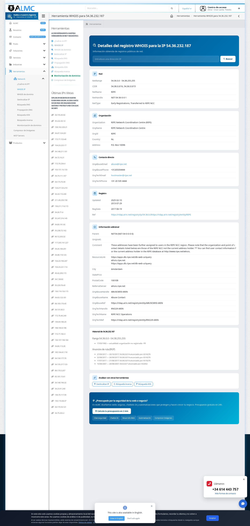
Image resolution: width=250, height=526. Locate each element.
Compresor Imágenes (163, 418)
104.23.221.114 (60, 267)
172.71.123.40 (60, 139)
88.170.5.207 (59, 370)
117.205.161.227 (61, 242)
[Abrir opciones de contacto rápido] (243, 503)
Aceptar (212, 518)
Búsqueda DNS (60, 58)
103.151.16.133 (60, 169)
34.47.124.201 (60, 133)
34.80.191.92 (59, 224)
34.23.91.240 (59, 388)
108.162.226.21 (60, 127)
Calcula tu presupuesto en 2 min (113, 411)
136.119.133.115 (61, 291)
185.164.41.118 (60, 352)
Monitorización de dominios (67, 75)
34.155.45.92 (59, 115)
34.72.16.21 (59, 157)
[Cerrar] (244, 479)
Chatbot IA (114, 418)
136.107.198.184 (61, 340)
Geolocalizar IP (60, 54)
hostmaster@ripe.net (121, 175)
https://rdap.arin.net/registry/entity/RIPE (171, 214)
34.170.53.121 (60, 407)
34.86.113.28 (59, 346)
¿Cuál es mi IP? (60, 41)
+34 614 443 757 (225, 489)
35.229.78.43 (59, 285)
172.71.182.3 (59, 334)
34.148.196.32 (60, 382)
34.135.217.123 (60, 364)
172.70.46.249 (60, 315)
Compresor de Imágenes (64, 80)
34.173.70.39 (59, 182)
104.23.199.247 (60, 261)
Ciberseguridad (100, 418)
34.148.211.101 (60, 151)
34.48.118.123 (60, 255)
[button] (27, 16)
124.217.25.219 (60, 188)
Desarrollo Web (128, 418)
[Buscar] (172, 8)
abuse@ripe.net (119, 164)
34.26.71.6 (58, 212)
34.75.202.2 (59, 413)
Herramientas (183, 15)
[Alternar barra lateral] (43, 16)
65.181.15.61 (59, 376)
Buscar (229, 59)
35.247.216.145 (60, 218)
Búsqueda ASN (61, 67)
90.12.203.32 (59, 236)
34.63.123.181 (60, 297)
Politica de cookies (85, 522)
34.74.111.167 (60, 175)
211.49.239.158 (60, 200)
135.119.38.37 (60, 401)
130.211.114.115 (61, 206)
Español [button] (186, 8)
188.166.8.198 (60, 328)
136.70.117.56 (60, 394)
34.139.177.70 (60, 358)
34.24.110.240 (60, 194)
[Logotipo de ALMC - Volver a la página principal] (21, 8)
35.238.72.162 (60, 230)
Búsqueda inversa (62, 71)
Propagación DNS (62, 62)
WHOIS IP (58, 45)
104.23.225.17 (60, 145)
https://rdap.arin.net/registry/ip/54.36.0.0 (131, 214)
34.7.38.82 (58, 279)
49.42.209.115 (60, 273)
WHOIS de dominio (62, 49)
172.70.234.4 (59, 163)
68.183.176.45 (60, 303)
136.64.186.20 (60, 321)
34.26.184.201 (60, 248)
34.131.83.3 (59, 309)
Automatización (145, 418)
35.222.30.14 (59, 121)
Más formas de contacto (225, 493)
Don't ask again (133, 518)
